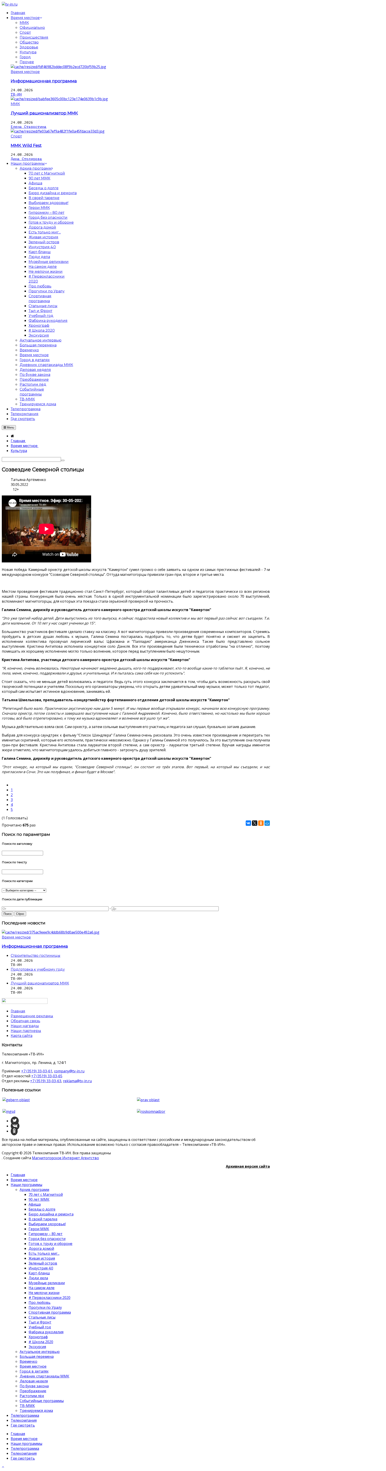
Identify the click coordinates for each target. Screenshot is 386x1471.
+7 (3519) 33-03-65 (46, 1076)
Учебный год (40, 1327)
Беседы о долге (42, 1209)
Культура (28, 52)
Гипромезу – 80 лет (46, 1233)
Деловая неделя (34, 1381)
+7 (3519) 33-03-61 (36, 1071)
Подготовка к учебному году (38, 969)
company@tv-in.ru (69, 1071)
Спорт (25, 32)
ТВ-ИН (16, 94)
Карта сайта (21, 1036)
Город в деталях (34, 1371)
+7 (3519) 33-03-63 (45, 1080)
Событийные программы (42, 1400)
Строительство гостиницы (35, 955)
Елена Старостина (28, 127)
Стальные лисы (42, 1317)
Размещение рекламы (32, 1016)
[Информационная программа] (58, 66)
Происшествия (34, 37)
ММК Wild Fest (26, 145)
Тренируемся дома (36, 1410)
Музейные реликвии (47, 1282)
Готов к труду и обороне (50, 1243)
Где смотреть (23, 1425)
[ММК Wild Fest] (58, 131)
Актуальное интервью (40, 1351)
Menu (10, 427)
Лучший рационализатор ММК (44, 113)
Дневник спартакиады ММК (44, 1376)
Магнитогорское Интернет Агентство (65, 1157)
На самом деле (42, 1287)
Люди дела (38, 1277)
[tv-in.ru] (9, 4)
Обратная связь (25, 1021)
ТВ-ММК (27, 1405)
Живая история (42, 1258)
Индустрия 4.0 (41, 1268)
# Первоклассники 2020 (49, 1297)
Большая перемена (37, 1356)
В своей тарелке (43, 1219)
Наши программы (26, 1184)
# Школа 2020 (41, 1341)
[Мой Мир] (267, 823)
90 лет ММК (39, 1199)
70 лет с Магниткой (46, 1194)
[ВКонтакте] (248, 823)
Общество (29, 42)
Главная (18, 1174)
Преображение (33, 1390)
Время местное (25, 72)
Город (25, 57)
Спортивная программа (50, 1312)
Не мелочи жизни (44, 1292)
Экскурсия (37, 1346)
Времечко (28, 1361)
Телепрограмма (25, 1415)
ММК (24, 23)
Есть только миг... (44, 1253)
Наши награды (25, 1026)
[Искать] (63, 460)
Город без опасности (47, 1238)
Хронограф (38, 1336)
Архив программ (34, 1189)
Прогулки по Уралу (45, 1307)
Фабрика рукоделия (46, 1332)
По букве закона (34, 1386)
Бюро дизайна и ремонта (51, 1214)
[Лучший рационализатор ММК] (59, 98)
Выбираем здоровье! (47, 1223)
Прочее (27, 62)
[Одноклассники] (261, 823)
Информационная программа (44, 80)
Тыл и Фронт (40, 1322)
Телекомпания (24, 1420)
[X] (254, 823)
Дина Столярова (26, 159)
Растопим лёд (32, 1395)
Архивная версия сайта (248, 1166)
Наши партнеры (26, 1031)
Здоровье (29, 47)
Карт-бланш (39, 1273)
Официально (32, 27)
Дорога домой (41, 1248)
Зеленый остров (43, 1263)
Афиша (35, 1204)
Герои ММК (39, 1228)
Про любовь (39, 1302)
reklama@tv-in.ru (77, 1080)
